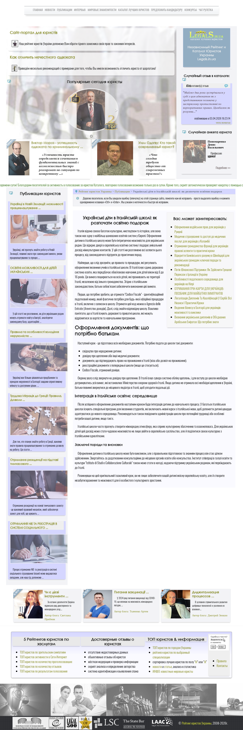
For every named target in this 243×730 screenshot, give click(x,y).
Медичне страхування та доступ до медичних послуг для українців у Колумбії (200, 238)
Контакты (222, 665)
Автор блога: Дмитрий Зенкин (209, 615)
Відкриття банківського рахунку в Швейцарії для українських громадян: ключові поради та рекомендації (201, 260)
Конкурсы (191, 10)
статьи (168, 666)
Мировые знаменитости (102, 10)
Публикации (64, 10)
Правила (221, 660)
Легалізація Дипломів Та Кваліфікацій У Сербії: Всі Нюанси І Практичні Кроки (203, 300)
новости (157, 666)
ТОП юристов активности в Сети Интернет (43, 656)
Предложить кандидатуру (166, 10)
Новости (50, 10)
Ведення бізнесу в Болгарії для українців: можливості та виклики (197, 310)
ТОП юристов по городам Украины (172, 647)
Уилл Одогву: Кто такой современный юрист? (156, 145)
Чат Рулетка (206, 10)
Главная (38, 10)
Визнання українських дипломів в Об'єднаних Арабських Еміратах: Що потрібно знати (200, 319)
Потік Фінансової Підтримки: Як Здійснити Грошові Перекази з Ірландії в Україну (203, 272)
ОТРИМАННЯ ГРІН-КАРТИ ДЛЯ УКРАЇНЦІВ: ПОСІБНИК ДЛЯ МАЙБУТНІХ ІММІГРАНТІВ (199, 291)
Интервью (80, 10)
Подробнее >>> (223, 167)
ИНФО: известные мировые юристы (173, 671)
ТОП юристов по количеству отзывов (41, 666)
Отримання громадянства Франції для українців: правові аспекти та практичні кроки (201, 248)
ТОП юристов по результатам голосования (43, 671)
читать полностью (223, 122)
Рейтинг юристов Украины (95, 191)
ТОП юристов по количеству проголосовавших (46, 661)
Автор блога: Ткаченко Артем (131, 611)
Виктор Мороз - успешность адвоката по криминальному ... (57, 145)
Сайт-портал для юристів (33, 32)
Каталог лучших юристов (133, 10)
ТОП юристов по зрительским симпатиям (43, 652)
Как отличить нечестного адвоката (42, 57)
